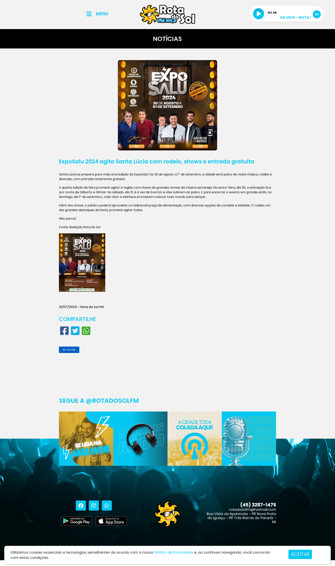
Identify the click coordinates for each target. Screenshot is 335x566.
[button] (69, 350)
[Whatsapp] (107, 505)
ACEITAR (300, 554)
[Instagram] (94, 505)
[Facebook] (81, 505)
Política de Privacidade (173, 552)
